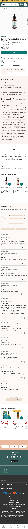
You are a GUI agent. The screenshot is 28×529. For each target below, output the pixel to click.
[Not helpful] (24, 247)
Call (14, 446)
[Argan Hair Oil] (6, 415)
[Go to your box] (25, 4)
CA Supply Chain (14, 502)
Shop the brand (17, 159)
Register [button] (4, 421)
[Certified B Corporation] (8, 470)
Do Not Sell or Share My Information (14, 504)
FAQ (23, 446)
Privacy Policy (14, 498)
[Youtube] (14, 457)
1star (5, 223)
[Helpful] (21, 247)
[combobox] (10, 4)
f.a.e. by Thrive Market (6, 42)
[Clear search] (17, 4)
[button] (25, 4)
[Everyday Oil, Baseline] (18, 415)
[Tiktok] (17, 457)
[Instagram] (10, 457)
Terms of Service (14, 496)
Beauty (12, 8)
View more (4, 72)
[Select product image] (14, 22)
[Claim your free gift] (21, 4)
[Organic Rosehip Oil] (6, 181)
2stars (5, 220)
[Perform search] (4, 5)
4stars (5, 215)
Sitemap (14, 508)
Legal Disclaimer (5, 170)
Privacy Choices (14, 500)
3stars (5, 218)
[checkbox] (14, 213)
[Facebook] (7, 457)
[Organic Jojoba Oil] (18, 181)
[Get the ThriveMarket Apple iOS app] (14, 461)
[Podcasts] (20, 457)
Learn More (16, 65)
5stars (5, 213)
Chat (5, 446)
